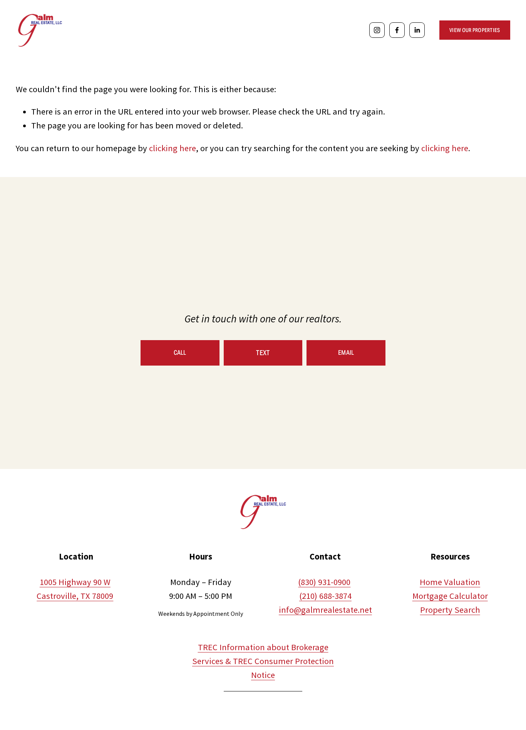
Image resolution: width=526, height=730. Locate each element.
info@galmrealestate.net (325, 609)
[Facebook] (397, 30)
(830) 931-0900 (324, 582)
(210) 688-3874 (325, 595)
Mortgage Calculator (450, 595)
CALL (180, 353)
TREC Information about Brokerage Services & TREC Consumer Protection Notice (263, 661)
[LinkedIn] (417, 30)
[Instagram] (377, 30)
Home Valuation (450, 582)
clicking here (172, 148)
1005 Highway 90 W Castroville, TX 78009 (75, 589)
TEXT (263, 352)
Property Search (450, 609)
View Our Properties (474, 30)
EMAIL (346, 353)
